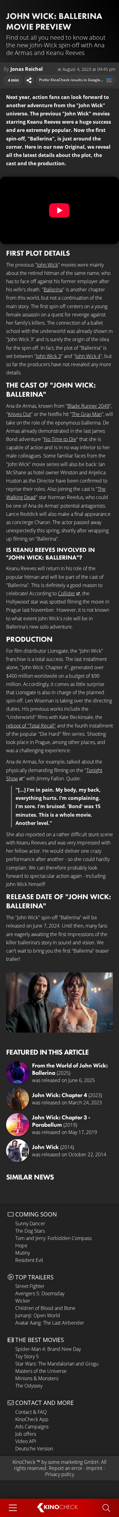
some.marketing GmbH (73, 1462)
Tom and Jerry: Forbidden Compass (53, 1238)
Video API (25, 1441)
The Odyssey (28, 1386)
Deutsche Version (34, 1449)
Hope (21, 1245)
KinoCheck (24, 1462)
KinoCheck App (32, 1419)
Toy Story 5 (27, 1356)
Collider (66, 593)
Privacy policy (59, 1474)
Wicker (22, 1301)
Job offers (25, 1434)
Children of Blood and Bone (45, 1308)
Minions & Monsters (36, 1378)
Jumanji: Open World (37, 1315)
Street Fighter (30, 1286)
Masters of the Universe (41, 1371)
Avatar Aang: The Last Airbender (49, 1323)
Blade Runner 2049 (88, 406)
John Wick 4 (87, 356)
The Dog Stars (30, 1231)
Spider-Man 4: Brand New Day (48, 1349)
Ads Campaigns (32, 1427)
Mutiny (22, 1253)
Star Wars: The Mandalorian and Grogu (57, 1364)
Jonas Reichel (26, 69)
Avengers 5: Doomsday (39, 1293)
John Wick (47, 264)
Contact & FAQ (31, 1412)
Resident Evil (29, 1260)
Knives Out (19, 414)
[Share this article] (29, 80)
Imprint (94, 1468)
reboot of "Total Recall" (31, 725)
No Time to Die (60, 439)
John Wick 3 (48, 356)
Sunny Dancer (30, 1223)
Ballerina (53, 289)
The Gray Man (87, 414)
